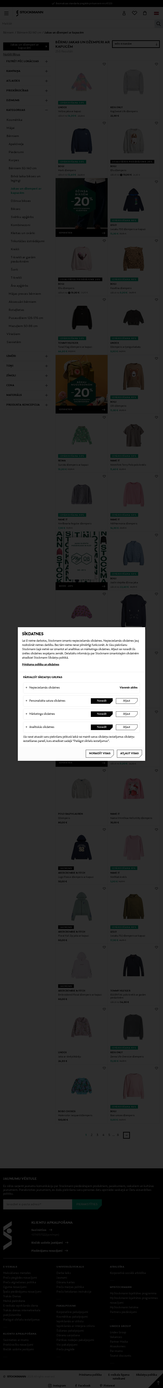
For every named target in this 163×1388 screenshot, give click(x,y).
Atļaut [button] (126, 701)
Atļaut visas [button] (129, 753)
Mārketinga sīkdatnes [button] (40, 714)
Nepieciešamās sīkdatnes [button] (42, 688)
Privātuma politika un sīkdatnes (40, 664)
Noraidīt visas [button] (99, 753)
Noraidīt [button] (102, 701)
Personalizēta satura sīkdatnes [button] (45, 701)
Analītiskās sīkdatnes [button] (39, 727)
